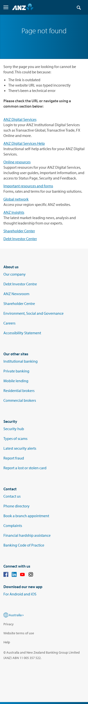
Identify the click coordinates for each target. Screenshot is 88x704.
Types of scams (15, 438)
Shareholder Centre (19, 303)
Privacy (8, 624)
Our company (14, 274)
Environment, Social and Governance (33, 313)
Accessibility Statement (22, 332)
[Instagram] (30, 575)
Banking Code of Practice (23, 545)
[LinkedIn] (14, 575)
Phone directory (16, 505)
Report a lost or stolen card (24, 467)
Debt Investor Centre (20, 283)
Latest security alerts (19, 448)
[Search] (78, 7)
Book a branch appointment (26, 515)
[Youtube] (22, 575)
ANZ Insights (13, 212)
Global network (16, 199)
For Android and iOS (19, 594)
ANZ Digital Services (19, 119)
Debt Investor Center (20, 238)
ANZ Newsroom (16, 293)
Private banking (16, 371)
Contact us (12, 496)
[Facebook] (5, 575)
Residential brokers (18, 390)
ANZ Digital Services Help (24, 143)
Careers (9, 323)
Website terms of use (18, 633)
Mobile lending (15, 380)
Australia (15, 615)
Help (6, 642)
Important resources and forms (28, 185)
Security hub (13, 428)
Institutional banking (20, 361)
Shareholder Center (19, 230)
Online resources (17, 161)
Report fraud (13, 458)
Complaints (12, 525)
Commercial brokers (19, 400)
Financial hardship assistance (27, 535)
